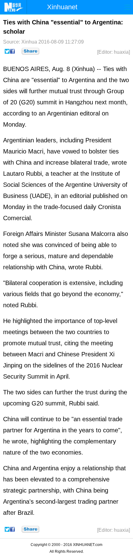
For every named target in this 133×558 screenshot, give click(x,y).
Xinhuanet (62, 7)
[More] (30, 51)
